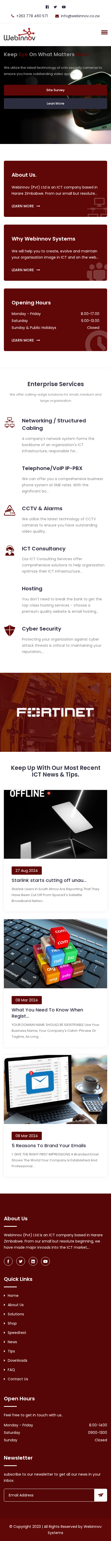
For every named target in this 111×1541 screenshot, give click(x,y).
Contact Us (18, 1379)
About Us (16, 1304)
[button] (103, 32)
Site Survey (55, 90)
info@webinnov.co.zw (80, 16)
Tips (11, 1351)
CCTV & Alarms (42, 508)
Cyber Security (41, 628)
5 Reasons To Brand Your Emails (49, 1145)
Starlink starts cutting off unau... (49, 880)
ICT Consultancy (44, 548)
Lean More (55, 103)
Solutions (16, 1314)
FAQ (11, 1369)
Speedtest (17, 1332)
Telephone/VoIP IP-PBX (52, 468)
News (12, 1341)
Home (13, 1295)
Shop (12, 1323)
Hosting (32, 588)
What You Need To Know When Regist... (47, 1013)
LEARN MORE (23, 206)
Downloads (17, 1360)
